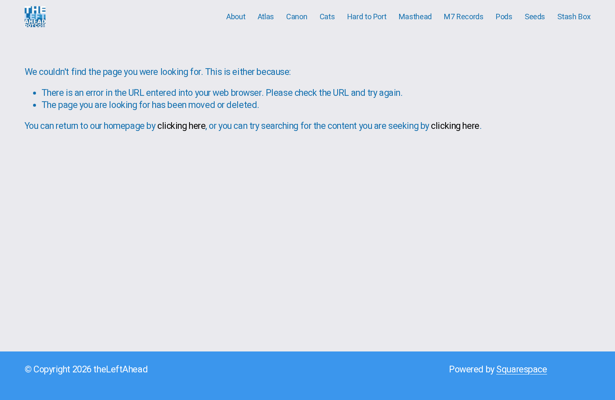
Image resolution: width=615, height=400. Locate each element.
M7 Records (463, 16)
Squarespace (521, 369)
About (235, 16)
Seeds (535, 16)
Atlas (266, 16)
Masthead (415, 16)
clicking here (181, 126)
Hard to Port (367, 16)
